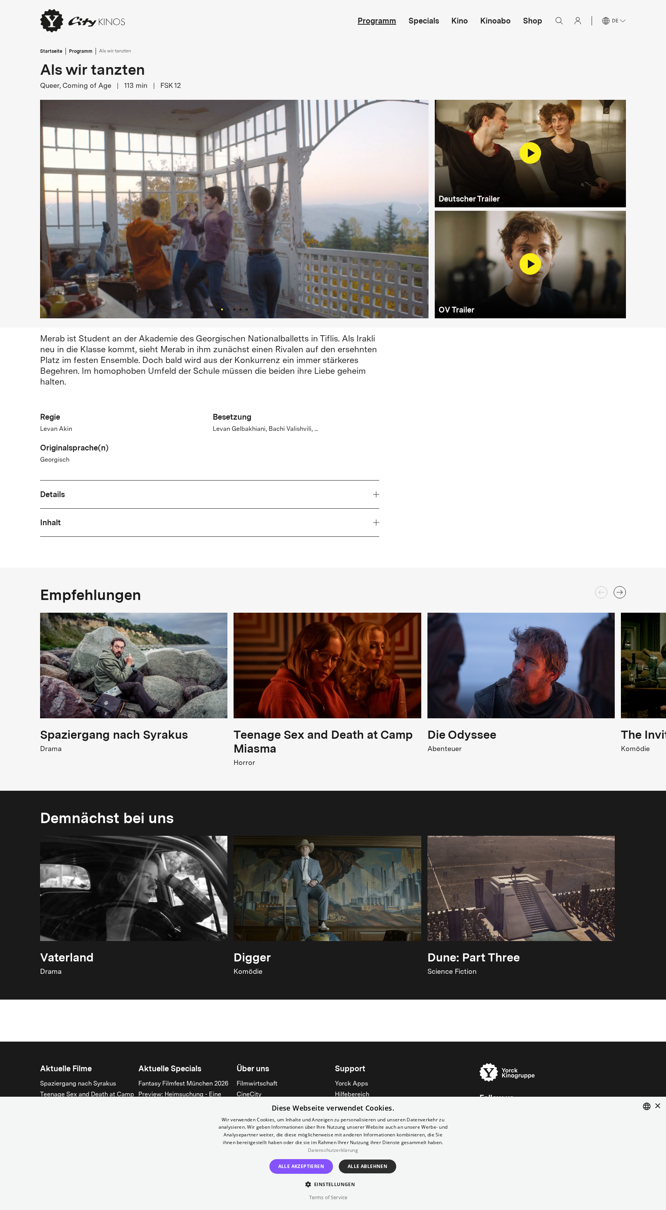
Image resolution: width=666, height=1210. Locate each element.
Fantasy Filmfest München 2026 (183, 1084)
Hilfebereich (352, 1095)
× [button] (657, 1106)
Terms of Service (328, 1197)
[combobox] (647, 1106)
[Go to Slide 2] (228, 309)
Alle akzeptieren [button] (301, 1166)
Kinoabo (495, 20)
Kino (459, 20)
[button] (234, 209)
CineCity (249, 1095)
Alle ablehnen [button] (367, 1166)
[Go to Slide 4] (240, 309)
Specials (424, 20)
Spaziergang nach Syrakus (78, 1084)
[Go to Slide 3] (234, 309)
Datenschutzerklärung (333, 1150)
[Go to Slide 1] (221, 309)
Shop (532, 20)
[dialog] (333, 1153)
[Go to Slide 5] (247, 309)
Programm (377, 20)
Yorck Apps (351, 1084)
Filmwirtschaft (257, 1084)
